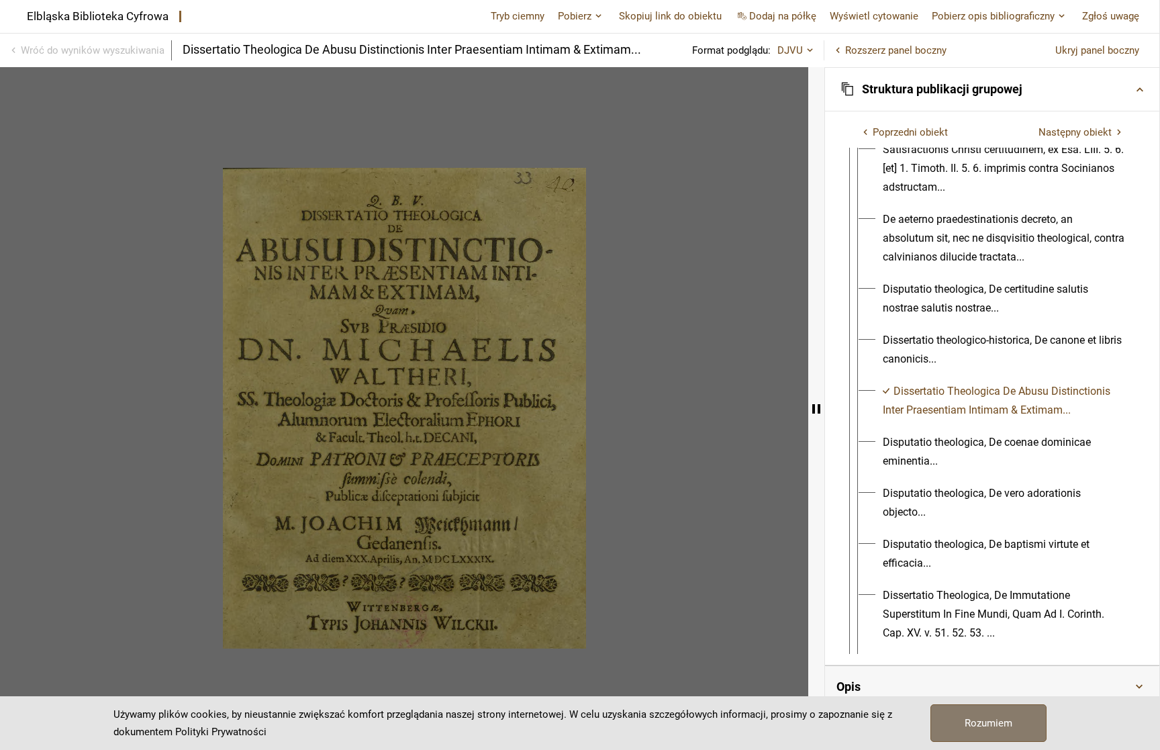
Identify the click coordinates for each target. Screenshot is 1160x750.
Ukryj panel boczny (1097, 50)
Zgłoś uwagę (1110, 16)
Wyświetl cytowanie (874, 16)
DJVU (790, 50)
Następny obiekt (1075, 132)
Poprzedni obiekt (910, 132)
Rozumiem (988, 723)
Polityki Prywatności (221, 732)
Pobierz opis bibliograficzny (993, 16)
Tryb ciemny (517, 16)
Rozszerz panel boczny (896, 50)
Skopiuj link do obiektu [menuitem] (670, 16)
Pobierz (574, 16)
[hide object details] (816, 408)
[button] (992, 89)
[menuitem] (1004, 168)
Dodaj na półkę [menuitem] (782, 16)
